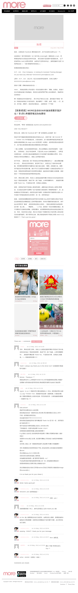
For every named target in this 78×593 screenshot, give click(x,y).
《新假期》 (57, 571)
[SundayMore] (14, 5)
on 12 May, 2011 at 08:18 (38, 363)
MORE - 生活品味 (44, 301)
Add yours (36, 341)
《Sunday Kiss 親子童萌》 (55, 573)
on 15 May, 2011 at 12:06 (35, 506)
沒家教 (23, 258)
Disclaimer (62, 584)
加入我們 (71, 11)
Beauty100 (61, 11)
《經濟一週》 (66, 573)
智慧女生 (34, 11)
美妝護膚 (7, 11)
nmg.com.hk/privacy (36, 243)
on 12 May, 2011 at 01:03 (35, 346)
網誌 (16, 47)
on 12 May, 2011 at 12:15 (36, 374)
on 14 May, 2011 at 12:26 (40, 480)
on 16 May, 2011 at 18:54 (40, 528)
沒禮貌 (30, 258)
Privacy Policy (71, 584)
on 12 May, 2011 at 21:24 (34, 388)
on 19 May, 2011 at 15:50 (36, 545)
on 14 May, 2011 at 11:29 (37, 404)
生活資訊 (52, 11)
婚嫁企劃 (25, 11)
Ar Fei (22, 374)
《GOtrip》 (64, 571)
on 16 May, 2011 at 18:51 (40, 514)
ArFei (22, 545)
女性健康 (43, 11)
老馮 (36, 258)
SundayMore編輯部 (19, 301)
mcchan (17, 335)
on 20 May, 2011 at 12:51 (40, 554)
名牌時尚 (16, 11)
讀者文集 (43, 258)
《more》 (45, 573)
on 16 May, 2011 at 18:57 (40, 537)
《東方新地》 (39, 573)
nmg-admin (54, 47)
